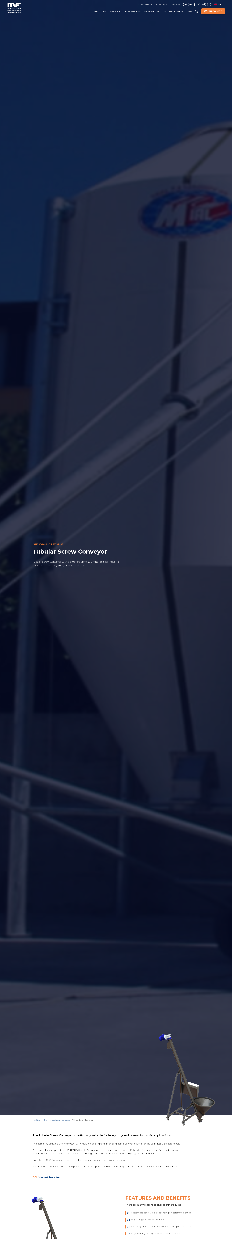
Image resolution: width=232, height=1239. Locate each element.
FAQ (190, 11)
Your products (133, 11)
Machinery (116, 11)
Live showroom (144, 4)
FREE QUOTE (215, 11)
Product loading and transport (57, 1120)
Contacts (175, 4)
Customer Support (174, 11)
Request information (49, 1177)
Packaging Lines (152, 11)
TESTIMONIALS (161, 4)
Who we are (100, 11)
